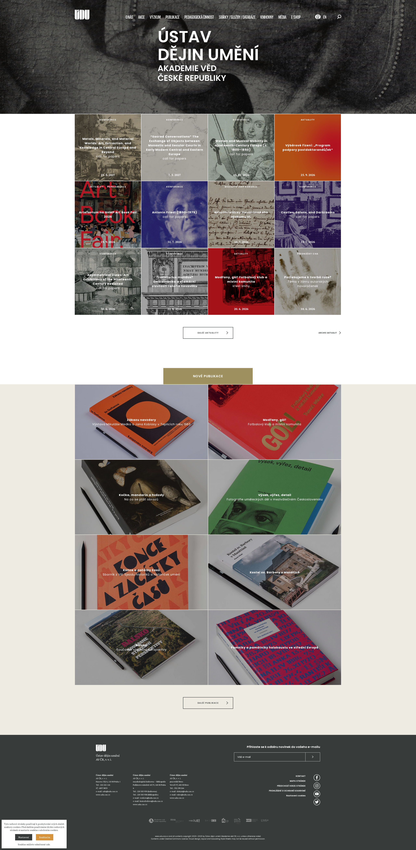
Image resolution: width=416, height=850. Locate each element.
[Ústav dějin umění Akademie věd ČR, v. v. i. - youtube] (317, 794)
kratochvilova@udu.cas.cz (151, 801)
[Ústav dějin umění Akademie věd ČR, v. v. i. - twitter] (317, 802)
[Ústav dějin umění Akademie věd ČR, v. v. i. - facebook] (317, 777)
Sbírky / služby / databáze (237, 17)
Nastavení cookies (296, 795)
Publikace (173, 17)
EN (324, 17)
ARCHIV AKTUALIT (327, 332)
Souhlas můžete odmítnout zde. (34, 844)
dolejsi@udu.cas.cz (185, 791)
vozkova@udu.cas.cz (149, 798)
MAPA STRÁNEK (298, 781)
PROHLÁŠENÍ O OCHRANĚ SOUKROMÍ (287, 790)
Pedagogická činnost (199, 17)
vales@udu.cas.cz (185, 794)
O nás (129, 17)
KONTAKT (301, 776)
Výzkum (155, 17)
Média (282, 17)
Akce (141, 17)
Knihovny (266, 17)
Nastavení (23, 837)
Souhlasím (44, 837)
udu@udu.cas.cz (110, 791)
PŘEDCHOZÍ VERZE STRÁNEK (291, 785)
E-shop (295, 17)
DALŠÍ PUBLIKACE (208, 703)
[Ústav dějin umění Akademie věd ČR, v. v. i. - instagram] (317, 786)
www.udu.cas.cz (103, 794)
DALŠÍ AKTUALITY (208, 332)
